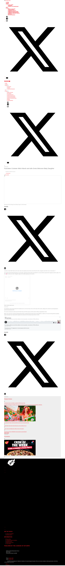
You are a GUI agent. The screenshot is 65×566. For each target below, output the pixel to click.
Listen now (6, 81)
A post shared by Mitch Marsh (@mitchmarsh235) (17, 303)
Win (7, 7)
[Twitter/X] (33, 76)
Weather (8, 99)
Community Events (12, 10)
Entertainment (8, 173)
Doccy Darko (7, 174)
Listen (7, 2)
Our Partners (11, 9)
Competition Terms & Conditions (11, 540)
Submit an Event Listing (13, 11)
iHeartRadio (8, 564)
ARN (6, 563)
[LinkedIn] (5, 394)
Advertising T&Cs (9, 541)
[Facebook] (7, 19)
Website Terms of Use (9, 542)
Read (6, 85)
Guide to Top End (10, 92)
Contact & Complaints (9, 533)
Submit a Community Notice (14, 13)
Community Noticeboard (13, 12)
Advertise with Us (9, 534)
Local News (10, 4)
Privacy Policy (8, 539)
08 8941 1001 (11, 559)
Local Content (8, 543)
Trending (10, 5)
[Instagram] (7, 21)
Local (7, 8)
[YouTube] (7, 78)
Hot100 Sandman (11, 14)
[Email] (7, 394)
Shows (7, 3)
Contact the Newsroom (13, 6)
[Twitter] (32, 266)
